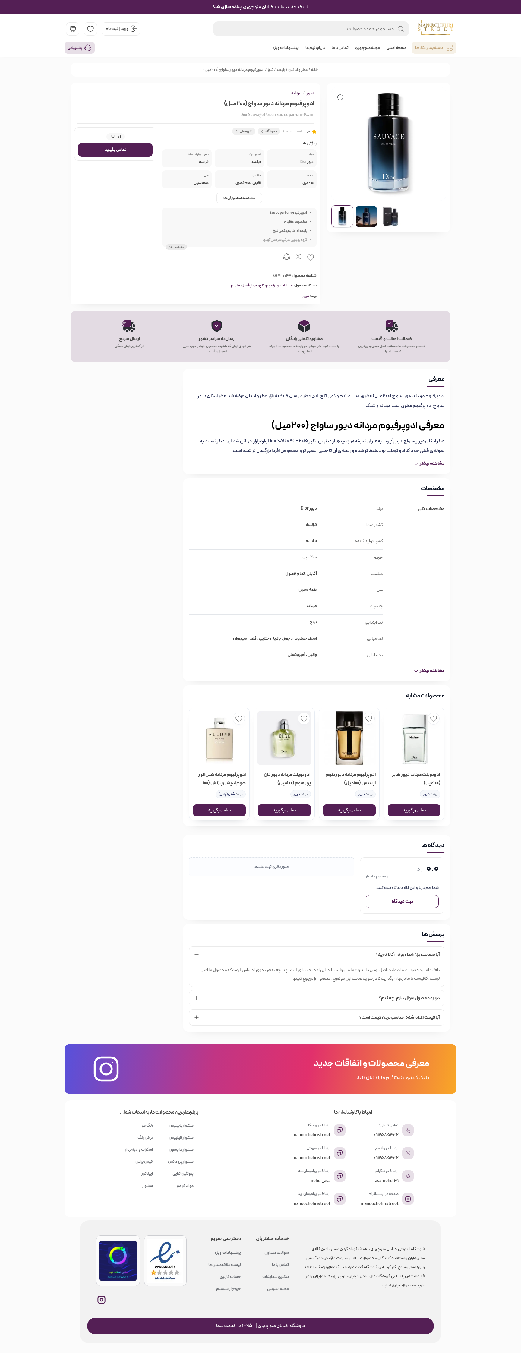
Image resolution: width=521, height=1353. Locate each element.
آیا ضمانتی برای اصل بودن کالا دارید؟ (408, 954)
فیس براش (144, 1161)
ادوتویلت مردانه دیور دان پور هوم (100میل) (287, 779)
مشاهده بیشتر (176, 247)
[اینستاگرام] (101, 1300)
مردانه (296, 93)
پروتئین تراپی (183, 1173)
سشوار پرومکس (181, 1161)
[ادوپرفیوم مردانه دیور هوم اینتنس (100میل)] (349, 738)
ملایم (235, 285)
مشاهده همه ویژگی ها (239, 198)
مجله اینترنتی (278, 1288)
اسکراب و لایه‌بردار (139, 1149)
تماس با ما (340, 47)
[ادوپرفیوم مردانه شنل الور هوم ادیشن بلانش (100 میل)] (219, 738)
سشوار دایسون (181, 1149)
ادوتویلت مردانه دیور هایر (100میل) (416, 779)
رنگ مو (147, 1125)
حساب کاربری (230, 1276)
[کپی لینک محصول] (286, 257)
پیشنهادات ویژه (286, 47)
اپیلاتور (147, 1173)
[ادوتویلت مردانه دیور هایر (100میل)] (414, 738)
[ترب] (118, 1260)
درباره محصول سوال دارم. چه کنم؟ (409, 998)
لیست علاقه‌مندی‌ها (224, 1264)
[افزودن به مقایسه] (298, 257)
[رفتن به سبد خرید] (72, 29)
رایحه (280, 69)
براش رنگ (145, 1137)
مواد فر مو (185, 1185)
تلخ (270, 69)
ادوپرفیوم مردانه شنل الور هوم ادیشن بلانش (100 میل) (222, 779)
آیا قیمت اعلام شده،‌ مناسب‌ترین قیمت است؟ (399, 1017)
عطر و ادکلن (298, 69)
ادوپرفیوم (274, 285)
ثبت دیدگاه (402, 901)
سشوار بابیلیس (181, 1125)
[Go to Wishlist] (90, 29)
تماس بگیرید (115, 150)
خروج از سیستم (228, 1288)
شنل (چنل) (227, 794)
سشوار (147, 1185)
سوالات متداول (276, 1252)
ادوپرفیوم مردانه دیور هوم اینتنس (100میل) (351, 779)
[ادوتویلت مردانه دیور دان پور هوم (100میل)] (284, 738)
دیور (310, 93)
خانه (314, 69)
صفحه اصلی (396, 47)
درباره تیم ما (315, 47)
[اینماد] (165, 1260)
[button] (340, 97)
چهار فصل (249, 285)
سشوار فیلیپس (181, 1137)
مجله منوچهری (367, 47)
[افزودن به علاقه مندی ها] (311, 257)
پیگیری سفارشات (275, 1276)
